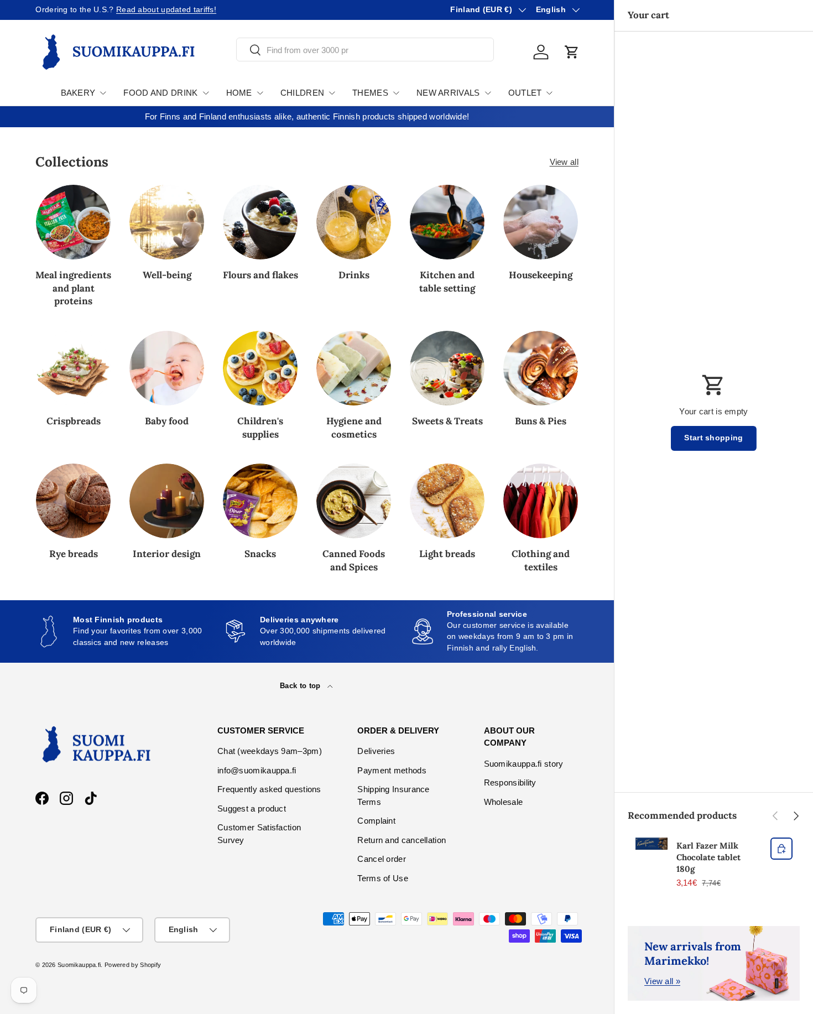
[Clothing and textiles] (540, 501)
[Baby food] (166, 368)
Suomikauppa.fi (79, 964)
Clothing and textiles (541, 560)
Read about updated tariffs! (166, 10)
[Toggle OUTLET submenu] (549, 93)
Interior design (167, 554)
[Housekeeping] (540, 222)
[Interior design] (166, 501)
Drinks (353, 275)
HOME (239, 92)
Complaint (376, 820)
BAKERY (78, 92)
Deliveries (376, 751)
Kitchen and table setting (447, 281)
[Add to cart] (781, 849)
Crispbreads (73, 421)
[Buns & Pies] (540, 368)
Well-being (167, 275)
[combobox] (365, 50)
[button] (572, 52)
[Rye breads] (73, 501)
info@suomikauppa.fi (256, 770)
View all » (662, 981)
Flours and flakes (260, 275)
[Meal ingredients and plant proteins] (73, 222)
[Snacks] (260, 501)
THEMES (370, 92)
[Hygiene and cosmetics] (353, 368)
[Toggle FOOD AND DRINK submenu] (205, 93)
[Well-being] (166, 222)
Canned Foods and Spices (353, 560)
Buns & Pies (540, 421)
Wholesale (503, 802)
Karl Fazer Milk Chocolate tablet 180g (708, 857)
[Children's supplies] (260, 368)
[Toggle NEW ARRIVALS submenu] (487, 93)
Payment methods (391, 770)
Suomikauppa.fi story (524, 763)
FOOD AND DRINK (160, 92)
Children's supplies (260, 427)
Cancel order (381, 859)
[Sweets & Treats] (447, 368)
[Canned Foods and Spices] (353, 501)
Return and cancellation (401, 840)
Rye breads (73, 554)
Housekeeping (540, 275)
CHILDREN (302, 92)
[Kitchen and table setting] (447, 222)
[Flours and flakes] (260, 222)
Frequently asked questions (269, 789)
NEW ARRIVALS (448, 92)
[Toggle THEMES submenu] (396, 93)
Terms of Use (382, 878)
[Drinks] (353, 222)
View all (564, 162)
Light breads (447, 554)
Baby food (167, 421)
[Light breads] (447, 501)
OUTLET (525, 92)
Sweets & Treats (447, 421)
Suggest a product (251, 808)
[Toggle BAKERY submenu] (103, 93)
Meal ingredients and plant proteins (73, 288)
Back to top (301, 686)
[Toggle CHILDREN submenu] (331, 93)
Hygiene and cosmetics (354, 427)
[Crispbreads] (73, 368)
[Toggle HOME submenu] (260, 93)
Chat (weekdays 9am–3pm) (269, 751)
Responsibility (510, 782)
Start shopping (713, 438)
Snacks (260, 554)
